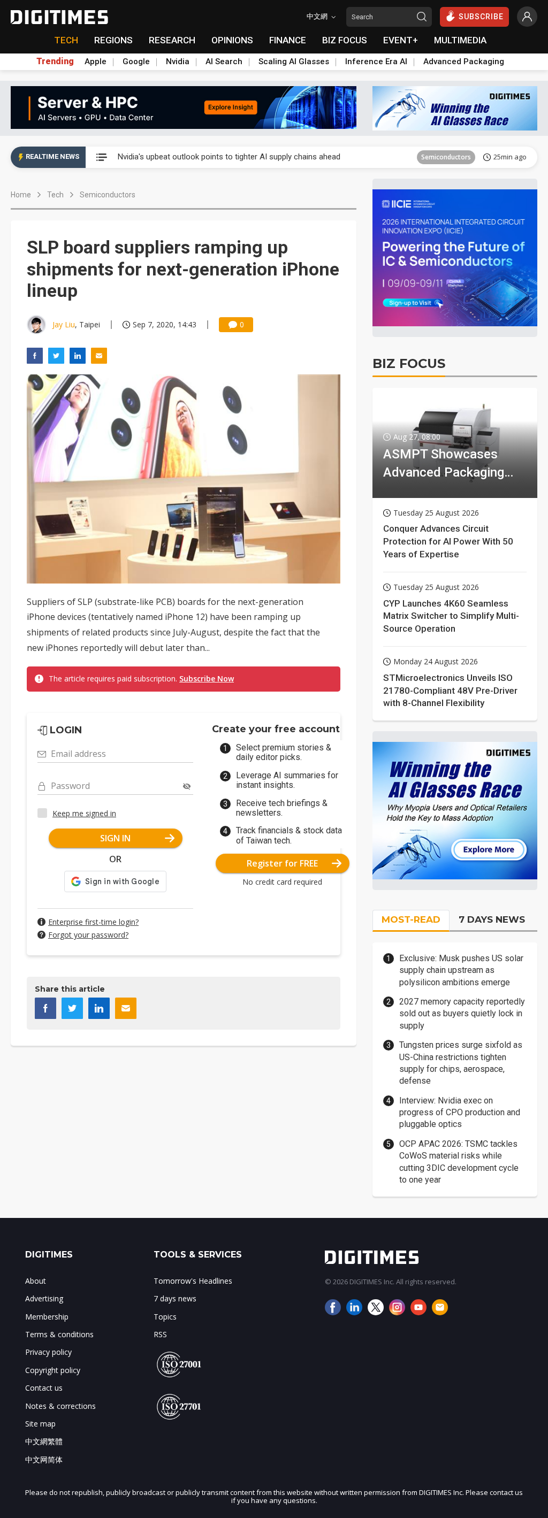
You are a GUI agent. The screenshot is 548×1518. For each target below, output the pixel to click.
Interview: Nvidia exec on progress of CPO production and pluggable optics (459, 1112)
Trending (55, 61)
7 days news (175, 1298)
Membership (46, 1317)
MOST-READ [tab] (411, 919)
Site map (40, 1424)
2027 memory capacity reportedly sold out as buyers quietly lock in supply (462, 1013)
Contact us (44, 1388)
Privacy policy (48, 1352)
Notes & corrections (60, 1406)
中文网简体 (44, 1459)
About (35, 1281)
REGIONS (113, 40)
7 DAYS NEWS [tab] (492, 919)
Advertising (44, 1298)
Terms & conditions (59, 1334)
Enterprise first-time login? (93, 922)
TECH (66, 40)
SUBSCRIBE (481, 16)
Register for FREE (282, 863)
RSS (160, 1334)
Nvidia (177, 61)
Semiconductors (107, 194)
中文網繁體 (44, 1441)
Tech (55, 194)
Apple (95, 61)
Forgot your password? (88, 935)
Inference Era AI (376, 61)
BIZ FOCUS (344, 40)
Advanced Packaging (463, 61)
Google (136, 61)
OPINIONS (232, 40)
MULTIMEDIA (460, 40)
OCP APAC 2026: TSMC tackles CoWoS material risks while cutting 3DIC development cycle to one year (459, 1162)
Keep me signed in (84, 813)
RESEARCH (172, 40)
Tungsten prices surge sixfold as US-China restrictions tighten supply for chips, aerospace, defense (460, 1063)
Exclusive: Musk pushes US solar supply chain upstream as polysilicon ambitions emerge (461, 970)
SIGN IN (115, 838)
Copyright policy (52, 1370)
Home (21, 194)
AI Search (224, 61)
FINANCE (287, 40)
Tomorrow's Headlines (428, 157)
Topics (165, 1317)
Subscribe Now (206, 678)
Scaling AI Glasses (293, 61)
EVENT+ (400, 40)
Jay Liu (63, 324)
